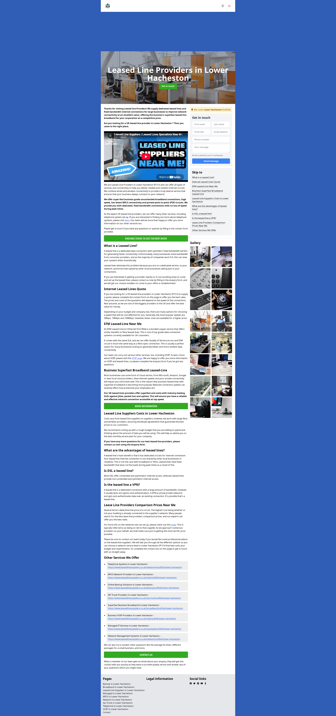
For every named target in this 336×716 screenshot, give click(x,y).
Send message (211, 161)
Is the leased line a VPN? (204, 218)
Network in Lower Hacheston (117, 699)
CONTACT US (146, 654)
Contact (107, 712)
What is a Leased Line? (203, 177)
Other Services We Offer (204, 230)
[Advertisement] (179, 31)
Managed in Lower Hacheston (118, 693)
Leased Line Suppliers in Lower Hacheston (124, 690)
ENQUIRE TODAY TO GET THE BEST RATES (146, 238)
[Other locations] (222, 6)
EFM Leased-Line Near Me (205, 186)
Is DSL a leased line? (202, 213)
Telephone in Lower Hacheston (118, 706)
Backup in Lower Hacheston (117, 683)
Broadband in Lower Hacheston (118, 687)
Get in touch (168, 86)
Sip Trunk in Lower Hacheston (118, 702)
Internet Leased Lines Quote (206, 181)
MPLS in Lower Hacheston (116, 696)
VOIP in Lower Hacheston (115, 709)
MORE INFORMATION (146, 406)
